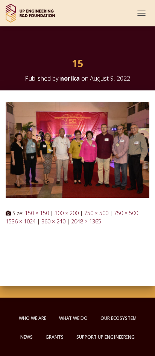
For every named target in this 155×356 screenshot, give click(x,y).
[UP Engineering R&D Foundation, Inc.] (33, 13)
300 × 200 (67, 213)
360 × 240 (53, 221)
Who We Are (32, 318)
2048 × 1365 (86, 221)
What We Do (73, 318)
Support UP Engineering (105, 337)
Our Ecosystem (118, 318)
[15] (77, 149)
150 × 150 (37, 213)
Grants (55, 337)
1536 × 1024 (21, 221)
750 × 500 (96, 213)
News (26, 337)
